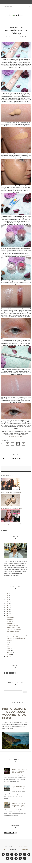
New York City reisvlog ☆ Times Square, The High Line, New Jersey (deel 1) (18, 805)
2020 (7, 603)
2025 (7, 596)
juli (8, 642)
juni (8, 644)
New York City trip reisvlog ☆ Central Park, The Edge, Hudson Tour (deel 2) (19, 771)
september (10, 623)
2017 (7, 609)
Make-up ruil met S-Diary (13, 637)
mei (8, 646)
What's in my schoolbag (13, 627)
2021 (7, 602)
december (10, 617)
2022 (7, 599)
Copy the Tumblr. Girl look (14, 629)
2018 (7, 607)
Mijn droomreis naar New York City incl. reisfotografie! (19, 787)
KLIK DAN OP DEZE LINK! (16, 436)
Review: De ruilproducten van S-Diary (17, 635)
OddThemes (23, 849)
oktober (9, 621)
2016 (7, 611)
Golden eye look (11, 633)
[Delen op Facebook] (7, 444)
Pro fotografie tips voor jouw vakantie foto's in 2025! (14, 713)
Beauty (6, 440)
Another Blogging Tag (12, 625)
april (8, 648)
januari (9, 654)
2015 (7, 613)
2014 (7, 615)
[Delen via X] (12, 444)
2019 (7, 605)
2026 (7, 594)
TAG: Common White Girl (13, 631)
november (10, 619)
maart (9, 650)
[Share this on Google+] (18, 444)
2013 (7, 656)
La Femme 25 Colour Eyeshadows (16, 638)
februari (9, 652)
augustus (10, 640)
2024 (7, 598)
